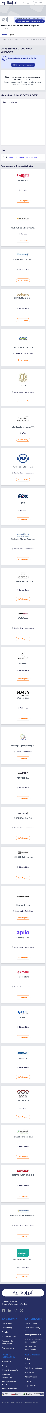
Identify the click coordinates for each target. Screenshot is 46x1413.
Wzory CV (6, 1366)
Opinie (11, 35)
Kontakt (28, 1363)
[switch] (23, 65)
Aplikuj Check (30, 1372)
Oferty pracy (7, 1323)
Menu (40, 3)
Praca (4, 35)
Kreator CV (6, 1361)
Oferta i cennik (31, 1323)
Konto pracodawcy (33, 1335)
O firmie (28, 1359)
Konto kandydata (9, 1336)
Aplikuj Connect (31, 1377)
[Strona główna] (10, 3)
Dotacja (28, 1381)
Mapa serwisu (30, 1386)
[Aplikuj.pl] (23, 1293)
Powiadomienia (8, 1348)
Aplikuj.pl (4, 39)
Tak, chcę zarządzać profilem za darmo (30, 21)
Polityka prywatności (33, 1368)
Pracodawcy (14, 39)
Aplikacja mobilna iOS (10, 1389)
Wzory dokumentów (10, 1370)
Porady (5, 1332)
